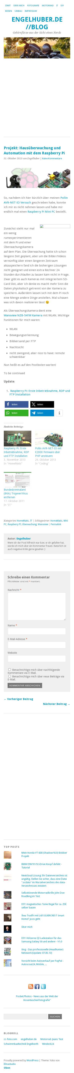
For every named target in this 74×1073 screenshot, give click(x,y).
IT (57, 5)
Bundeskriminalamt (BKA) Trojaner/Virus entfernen (16, 493)
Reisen (8, 11)
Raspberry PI (14, 524)
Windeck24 (48, 1043)
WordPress (33, 1060)
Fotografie (33, 5)
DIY (62, 5)
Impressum (31, 11)
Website (12, 652)
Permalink (56, 524)
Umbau (18, 11)
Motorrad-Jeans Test (51, 1039)
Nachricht (14, 589)
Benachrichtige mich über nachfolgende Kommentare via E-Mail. (34, 671)
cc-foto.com (10, 1039)
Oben (7, 1067)
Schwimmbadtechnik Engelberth (21, 1043)
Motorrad (48, 5)
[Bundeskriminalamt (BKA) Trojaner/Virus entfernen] (17, 480)
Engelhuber (24, 538)
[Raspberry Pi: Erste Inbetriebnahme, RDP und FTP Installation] (17, 438)
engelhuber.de (29, 1039)
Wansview (43, 524)
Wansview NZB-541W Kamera (23, 315)
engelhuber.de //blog (37, 23)
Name (12, 625)
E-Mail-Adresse (17, 639)
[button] (16, 404)
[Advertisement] (37, 98)
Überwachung (29, 524)
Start (8, 5)
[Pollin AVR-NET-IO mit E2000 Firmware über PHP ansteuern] (49, 438)
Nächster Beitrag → (56, 703)
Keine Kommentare (52, 158)
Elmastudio (10, 1064)
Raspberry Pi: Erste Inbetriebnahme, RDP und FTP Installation (16, 452)
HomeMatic (23, 520)
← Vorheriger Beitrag (18, 699)
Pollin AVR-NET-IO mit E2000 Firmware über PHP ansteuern (48, 452)
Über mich (18, 5)
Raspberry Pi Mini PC (41, 211)
